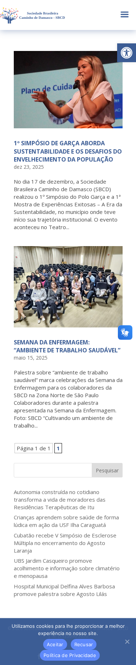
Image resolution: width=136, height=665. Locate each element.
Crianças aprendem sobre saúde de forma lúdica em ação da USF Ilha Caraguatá (66, 521)
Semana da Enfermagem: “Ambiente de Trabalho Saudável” (67, 346)
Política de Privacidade (70, 655)
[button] (126, 52)
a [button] (125, 15)
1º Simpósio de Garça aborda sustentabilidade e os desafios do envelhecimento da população (68, 151)
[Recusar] (127, 641)
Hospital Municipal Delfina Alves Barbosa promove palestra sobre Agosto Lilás (64, 590)
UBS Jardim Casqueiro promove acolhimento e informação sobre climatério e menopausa (67, 568)
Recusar (83, 644)
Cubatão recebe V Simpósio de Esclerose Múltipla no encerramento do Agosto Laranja (65, 543)
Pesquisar (107, 470)
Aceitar (55, 644)
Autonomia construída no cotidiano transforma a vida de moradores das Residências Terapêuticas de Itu (60, 499)
